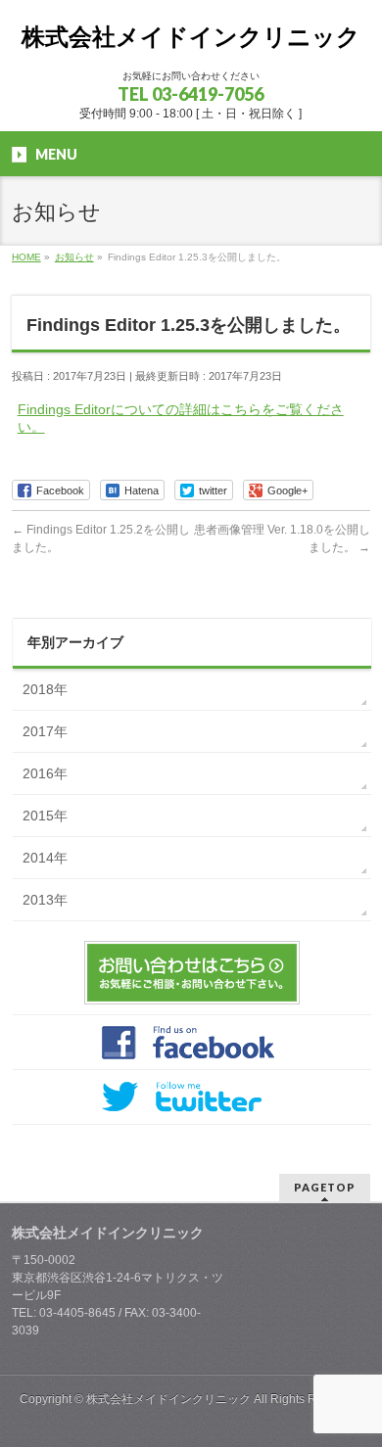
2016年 (45, 773)
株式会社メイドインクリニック (191, 36)
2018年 (45, 689)
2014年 (45, 857)
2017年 (45, 731)
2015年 (45, 815)
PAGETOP (325, 1187)
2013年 (45, 900)
